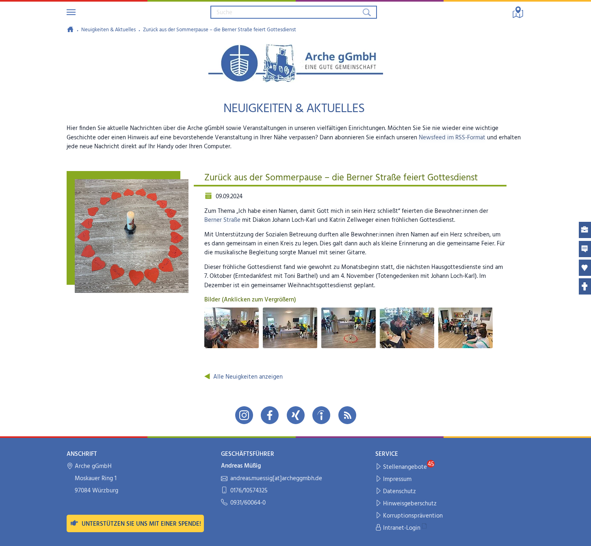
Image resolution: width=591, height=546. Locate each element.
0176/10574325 (249, 491)
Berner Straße (222, 220)
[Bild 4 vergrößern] (407, 328)
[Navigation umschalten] (71, 12)
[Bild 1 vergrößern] (231, 328)
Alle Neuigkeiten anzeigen (248, 377)
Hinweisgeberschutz (410, 504)
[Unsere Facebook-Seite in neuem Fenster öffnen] (270, 415)
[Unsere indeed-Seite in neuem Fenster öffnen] (321, 415)
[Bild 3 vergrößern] (348, 328)
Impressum (397, 479)
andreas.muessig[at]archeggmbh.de (276, 478)
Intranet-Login (401, 528)
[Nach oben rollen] (579, 534)
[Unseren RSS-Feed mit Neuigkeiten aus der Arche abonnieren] (347, 415)
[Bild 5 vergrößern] (465, 328)
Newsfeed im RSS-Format (452, 138)
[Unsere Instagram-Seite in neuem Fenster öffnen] (244, 415)
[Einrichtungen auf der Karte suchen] (517, 12)
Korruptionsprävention (413, 516)
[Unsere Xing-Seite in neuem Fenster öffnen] (296, 415)
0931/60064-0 (248, 503)
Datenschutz (399, 491)
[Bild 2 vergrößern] (290, 328)
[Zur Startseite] (70, 29)
